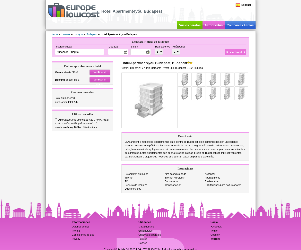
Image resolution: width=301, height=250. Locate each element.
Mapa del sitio (146, 226)
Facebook (216, 226)
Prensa (76, 230)
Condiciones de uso (83, 234)
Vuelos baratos (189, 25)
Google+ (215, 234)
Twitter (214, 230)
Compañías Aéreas (240, 25)
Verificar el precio (100, 73)
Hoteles (142, 239)
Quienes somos (80, 226)
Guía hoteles (145, 230)
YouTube (215, 239)
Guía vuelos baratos (149, 234)
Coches (142, 243)
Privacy (76, 239)
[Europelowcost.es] (74, 16)
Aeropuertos (214, 25)
